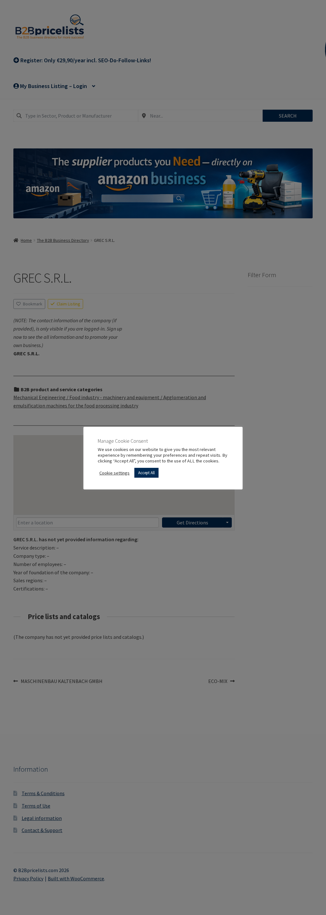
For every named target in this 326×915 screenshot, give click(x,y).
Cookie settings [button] (114, 473)
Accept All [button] (146, 472)
